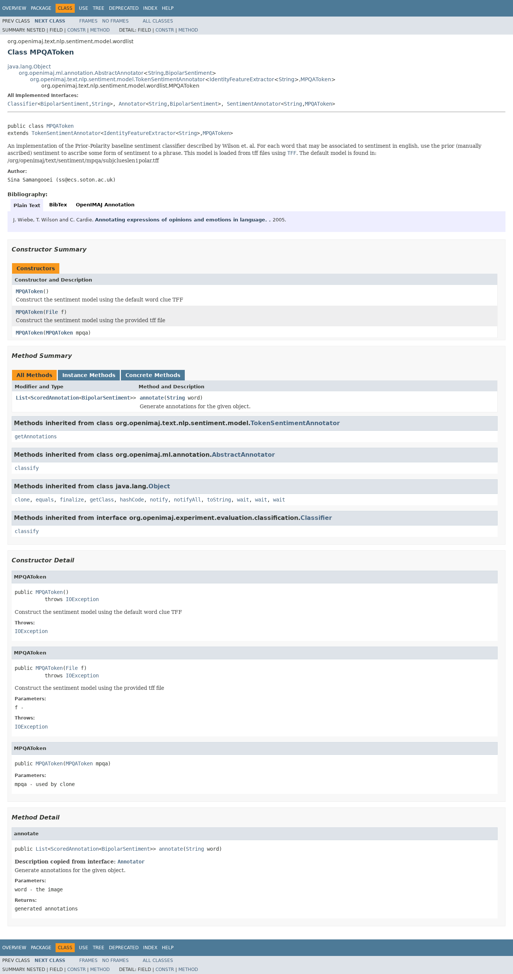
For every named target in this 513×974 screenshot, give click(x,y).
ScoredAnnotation (55, 398)
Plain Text (27, 205)
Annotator (132, 104)
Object (159, 486)
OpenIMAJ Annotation (105, 205)
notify (159, 500)
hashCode (132, 500)
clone (22, 500)
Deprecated (124, 8)
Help (168, 8)
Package (41, 8)
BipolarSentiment (188, 73)
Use (83, 8)
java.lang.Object (29, 67)
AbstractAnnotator (243, 454)
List (22, 398)
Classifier (23, 104)
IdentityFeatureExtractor (242, 79)
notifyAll (187, 500)
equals (45, 500)
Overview (14, 8)
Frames (88, 21)
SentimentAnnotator (254, 104)
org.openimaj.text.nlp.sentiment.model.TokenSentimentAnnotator (117, 79)
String (156, 73)
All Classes (158, 21)
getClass (102, 500)
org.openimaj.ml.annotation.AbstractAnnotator (81, 73)
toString (219, 500)
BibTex (58, 205)
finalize (72, 500)
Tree (98, 8)
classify (27, 468)
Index (150, 8)
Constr (76, 30)
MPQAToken (315, 79)
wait (243, 500)
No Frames (115, 21)
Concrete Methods (152, 375)
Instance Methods (88, 375)
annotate (152, 398)
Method (100, 30)
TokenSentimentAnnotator (66, 133)
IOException (82, 599)
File (52, 312)
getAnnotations (36, 436)
